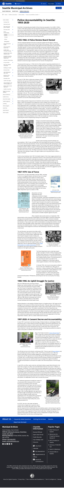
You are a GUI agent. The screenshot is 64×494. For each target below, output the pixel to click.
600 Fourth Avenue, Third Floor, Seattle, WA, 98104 (14, 433)
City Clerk (58, 8)
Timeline (6, 37)
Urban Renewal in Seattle (7, 44)
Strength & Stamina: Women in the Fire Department (8, 57)
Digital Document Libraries (6, 92)
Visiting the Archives (39, 419)
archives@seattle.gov (13, 441)
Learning (4, 103)
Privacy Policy (21, 479)
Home (6, 14)
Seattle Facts (15, 11)
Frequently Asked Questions (22, 419)
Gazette (50, 419)
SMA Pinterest (6, 110)
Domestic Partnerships (8, 60)
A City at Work (6, 62)
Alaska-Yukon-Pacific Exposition (8, 86)
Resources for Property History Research (54, 436)
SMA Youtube (5, 112)
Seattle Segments (6, 101)
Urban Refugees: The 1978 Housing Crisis (8, 83)
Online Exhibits (21, 14)
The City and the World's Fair (7, 47)
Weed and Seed (7, 24)
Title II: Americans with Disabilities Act (35, 479)
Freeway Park (6, 22)
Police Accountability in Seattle (32, 14)
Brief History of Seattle (54, 431)
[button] (61, 1)
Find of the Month (6, 99)
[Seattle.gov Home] (2, 14)
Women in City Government (6, 76)
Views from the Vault (20, 422)
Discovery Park (7, 29)
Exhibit (5, 35)
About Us (6, 419)
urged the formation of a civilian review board (30, 244)
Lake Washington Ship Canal (7, 73)
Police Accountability (6, 32)
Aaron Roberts (56, 351)
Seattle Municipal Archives (17, 8)
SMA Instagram (6, 105)
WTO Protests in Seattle (54, 441)
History (5, 39)
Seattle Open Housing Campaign (7, 50)
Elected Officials (37, 432)
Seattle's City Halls (7, 89)
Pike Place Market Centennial (7, 65)
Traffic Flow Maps (7, 80)
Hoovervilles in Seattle (54, 452)
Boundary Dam (7, 78)
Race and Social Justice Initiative (7, 27)
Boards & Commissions (39, 460)
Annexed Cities (7, 70)
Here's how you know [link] (20, 0)
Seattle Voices (6, 96)
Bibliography (6, 41)
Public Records (37, 437)
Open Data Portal (38, 434)
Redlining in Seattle (7, 67)
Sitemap (59, 479)
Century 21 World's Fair (55, 446)
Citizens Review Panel (54, 333)
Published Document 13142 (55, 191)
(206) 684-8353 (11, 439)
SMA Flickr (5, 108)
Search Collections (6, 11)
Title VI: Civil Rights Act (50, 479)
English (18, 3)
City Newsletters (40, 451)
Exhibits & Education (24, 11)
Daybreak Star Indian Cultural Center (8, 53)
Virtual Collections (6, 94)
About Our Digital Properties (10, 479)
